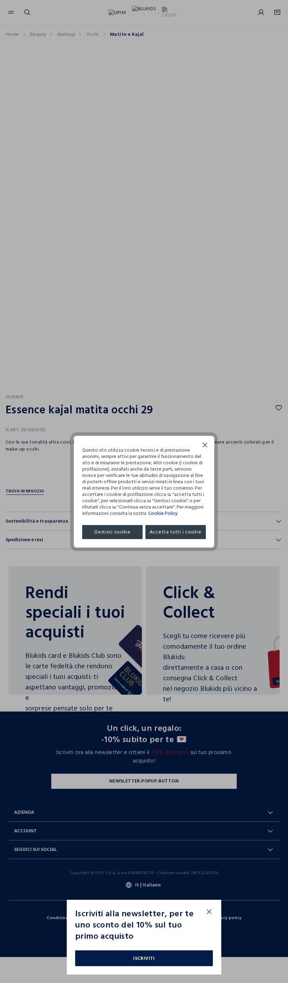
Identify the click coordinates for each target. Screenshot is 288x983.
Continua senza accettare (205, 446)
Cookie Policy (163, 513)
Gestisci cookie (112, 532)
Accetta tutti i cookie (176, 532)
